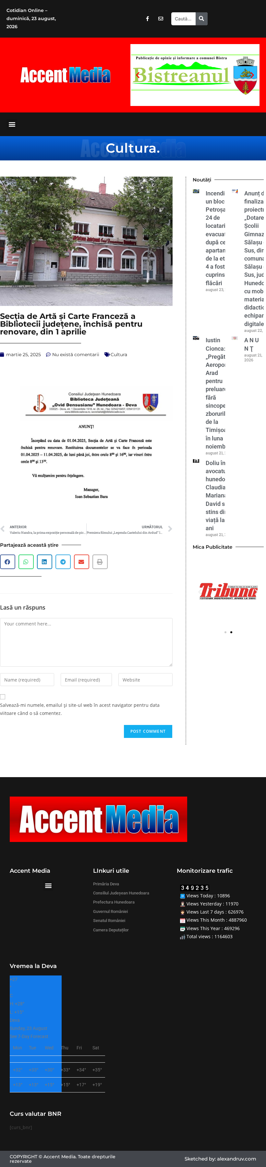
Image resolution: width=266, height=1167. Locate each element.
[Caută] (202, 18)
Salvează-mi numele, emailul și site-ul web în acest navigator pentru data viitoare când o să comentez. (80, 709)
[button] (138, 75)
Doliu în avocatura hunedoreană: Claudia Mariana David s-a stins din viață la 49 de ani (224, 496)
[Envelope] (160, 19)
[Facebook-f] (147, 19)
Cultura (131, 148)
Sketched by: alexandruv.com (220, 1159)
